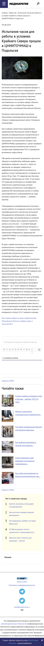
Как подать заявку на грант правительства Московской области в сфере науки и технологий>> (19, 321)
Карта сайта (22, 582)
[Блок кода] (23, 349)
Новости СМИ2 (8, 381)
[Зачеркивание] (12, 349)
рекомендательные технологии (14, 624)
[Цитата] (20, 349)
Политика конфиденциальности (22, 585)
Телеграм (12, 643)
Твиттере (32, 640)
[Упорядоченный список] (15, 349)
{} (29, 349)
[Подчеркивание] (9, 349)
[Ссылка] (26, 349)
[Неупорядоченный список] (18, 349)
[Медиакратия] (18, 4)
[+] (32, 349)
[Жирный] (4, 349)
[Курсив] (6, 349)
